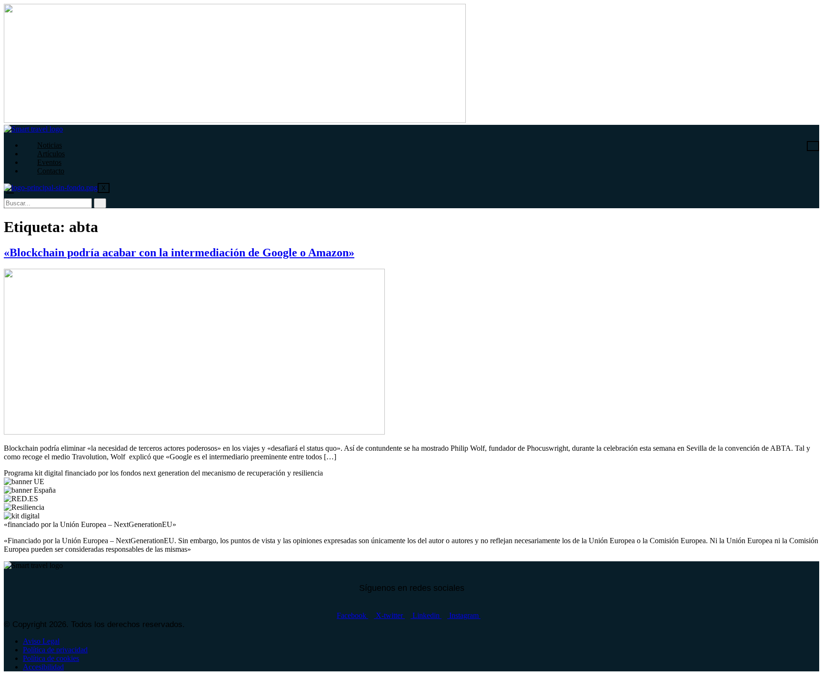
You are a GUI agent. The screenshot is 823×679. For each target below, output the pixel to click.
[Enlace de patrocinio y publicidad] (235, 120)
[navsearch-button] (10, 188)
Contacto (50, 171)
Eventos (49, 162)
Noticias (49, 145)
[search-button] (100, 203)
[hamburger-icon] (813, 146)
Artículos (51, 154)
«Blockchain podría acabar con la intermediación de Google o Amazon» (179, 252)
